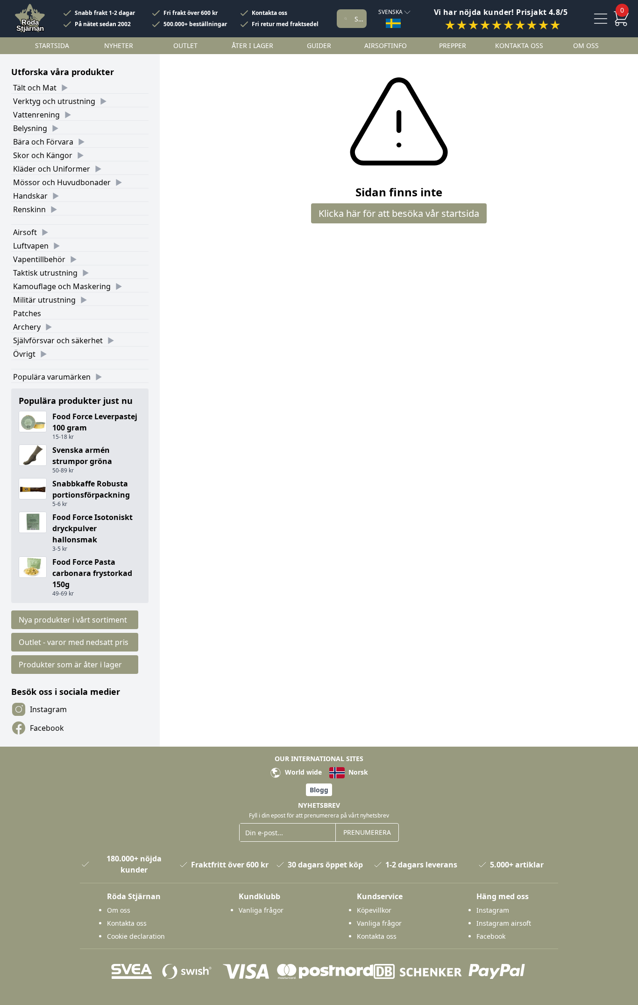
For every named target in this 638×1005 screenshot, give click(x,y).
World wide (302, 772)
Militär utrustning (44, 300)
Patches (27, 313)
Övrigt (24, 354)
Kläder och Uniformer (51, 169)
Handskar (30, 196)
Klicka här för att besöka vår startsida (399, 213)
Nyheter (118, 45)
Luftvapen (31, 246)
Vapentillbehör (39, 259)
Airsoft (25, 232)
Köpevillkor (374, 910)
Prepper (452, 45)
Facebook (47, 728)
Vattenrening (36, 115)
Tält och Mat (35, 88)
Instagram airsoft (503, 923)
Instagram (48, 709)
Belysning (30, 128)
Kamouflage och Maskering (62, 286)
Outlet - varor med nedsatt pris (73, 642)
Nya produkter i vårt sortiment (73, 620)
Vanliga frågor (261, 910)
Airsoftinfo (385, 45)
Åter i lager (252, 45)
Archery (27, 327)
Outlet (185, 45)
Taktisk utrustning (45, 273)
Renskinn (29, 209)
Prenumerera (367, 832)
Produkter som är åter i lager (70, 664)
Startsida (52, 45)
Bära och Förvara (43, 142)
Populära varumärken (52, 377)
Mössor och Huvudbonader (62, 182)
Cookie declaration (136, 936)
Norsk (357, 772)
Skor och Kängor (42, 155)
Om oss (586, 45)
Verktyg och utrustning (54, 101)
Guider (319, 45)
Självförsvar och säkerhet (58, 340)
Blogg (319, 789)
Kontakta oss (269, 13)
